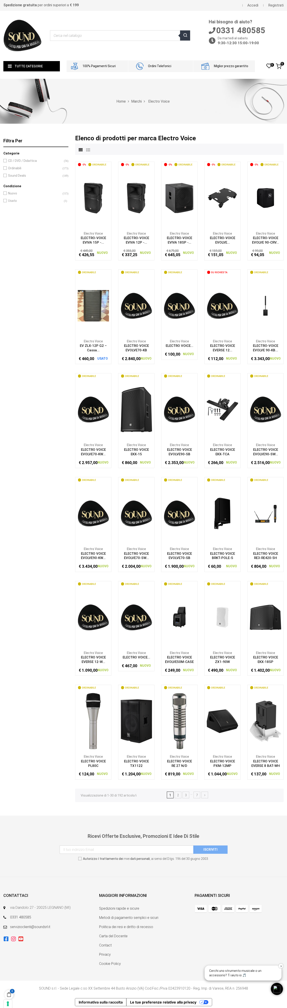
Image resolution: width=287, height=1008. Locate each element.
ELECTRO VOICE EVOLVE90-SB (179, 452)
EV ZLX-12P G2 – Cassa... (93, 348)
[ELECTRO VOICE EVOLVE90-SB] (179, 409)
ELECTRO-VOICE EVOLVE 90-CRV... (265, 240)
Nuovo (35, 193)
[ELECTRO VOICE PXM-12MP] (222, 721)
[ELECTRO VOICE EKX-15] (136, 409)
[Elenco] (88, 149)
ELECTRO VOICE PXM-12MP (222, 763)
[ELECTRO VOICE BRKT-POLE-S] (222, 513)
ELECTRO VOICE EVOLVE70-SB (179, 556)
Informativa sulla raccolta (101, 1002)
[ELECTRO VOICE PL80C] (93, 721)
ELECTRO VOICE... (179, 346)
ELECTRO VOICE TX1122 (136, 763)
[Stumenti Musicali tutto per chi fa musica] (22, 35)
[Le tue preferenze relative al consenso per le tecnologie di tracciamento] (8, 1003)
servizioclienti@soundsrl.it (30, 927)
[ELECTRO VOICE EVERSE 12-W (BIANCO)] (93, 617)
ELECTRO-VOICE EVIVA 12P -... (136, 240)
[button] (276, 988)
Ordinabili (35, 168)
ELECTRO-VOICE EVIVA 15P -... (93, 240)
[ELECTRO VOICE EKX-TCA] (222, 409)
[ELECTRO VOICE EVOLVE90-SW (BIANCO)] (265, 409)
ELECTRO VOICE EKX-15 (136, 452)
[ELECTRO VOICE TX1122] (136, 721)
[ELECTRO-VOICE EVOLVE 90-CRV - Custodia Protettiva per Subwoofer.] (265, 198)
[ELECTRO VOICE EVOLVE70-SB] (179, 513)
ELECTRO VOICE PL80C (93, 763)
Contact (105, 945)
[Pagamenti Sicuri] (228, 909)
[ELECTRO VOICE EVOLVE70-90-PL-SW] (179, 305)
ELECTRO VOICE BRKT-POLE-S (222, 556)
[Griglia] (80, 149)
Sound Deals (35, 175)
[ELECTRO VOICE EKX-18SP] (265, 617)
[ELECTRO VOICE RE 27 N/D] (179, 721)
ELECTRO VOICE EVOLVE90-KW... (93, 556)
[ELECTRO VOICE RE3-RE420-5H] (265, 513)
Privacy (105, 954)
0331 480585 (20, 917)
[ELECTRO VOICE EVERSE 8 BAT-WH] (265, 721)
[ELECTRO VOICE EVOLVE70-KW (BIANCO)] (93, 409)
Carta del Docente (113, 936)
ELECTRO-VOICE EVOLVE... (222, 240)
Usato (35, 200)
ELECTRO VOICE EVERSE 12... (222, 348)
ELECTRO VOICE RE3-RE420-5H (265, 556)
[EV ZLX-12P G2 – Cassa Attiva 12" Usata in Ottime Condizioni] (93, 305)
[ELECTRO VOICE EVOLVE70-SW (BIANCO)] (136, 513)
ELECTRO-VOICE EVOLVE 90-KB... (265, 348)
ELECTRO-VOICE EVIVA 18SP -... (179, 240)
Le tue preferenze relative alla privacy (163, 1002)
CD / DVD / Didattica (35, 161)
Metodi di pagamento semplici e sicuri (128, 918)
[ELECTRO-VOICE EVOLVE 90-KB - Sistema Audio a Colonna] (265, 305)
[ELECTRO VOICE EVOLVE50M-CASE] (179, 617)
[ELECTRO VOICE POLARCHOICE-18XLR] (136, 617)
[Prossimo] (204, 795)
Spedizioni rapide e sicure (119, 908)
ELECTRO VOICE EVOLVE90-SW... (265, 452)
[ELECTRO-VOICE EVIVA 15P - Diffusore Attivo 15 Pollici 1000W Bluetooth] (93, 198)
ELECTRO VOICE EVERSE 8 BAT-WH (265, 763)
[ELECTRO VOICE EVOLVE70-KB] (136, 305)
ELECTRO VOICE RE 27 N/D (179, 763)
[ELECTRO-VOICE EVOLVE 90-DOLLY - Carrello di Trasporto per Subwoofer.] (222, 198)
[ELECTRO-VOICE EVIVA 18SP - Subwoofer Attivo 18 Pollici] (179, 198)
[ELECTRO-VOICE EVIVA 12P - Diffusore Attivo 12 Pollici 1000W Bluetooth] (136, 198)
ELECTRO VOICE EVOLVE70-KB (136, 348)
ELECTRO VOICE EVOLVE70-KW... (93, 452)
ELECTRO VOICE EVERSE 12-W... (93, 659)
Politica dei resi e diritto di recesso (126, 927)
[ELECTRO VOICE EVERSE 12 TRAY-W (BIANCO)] (222, 305)
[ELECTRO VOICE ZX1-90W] (222, 617)
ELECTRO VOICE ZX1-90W (222, 659)
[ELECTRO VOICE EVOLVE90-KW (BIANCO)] (93, 513)
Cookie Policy (110, 964)
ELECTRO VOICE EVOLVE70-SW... (136, 556)
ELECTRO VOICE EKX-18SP (265, 659)
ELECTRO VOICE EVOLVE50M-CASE (179, 659)
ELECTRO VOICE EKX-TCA (222, 452)
